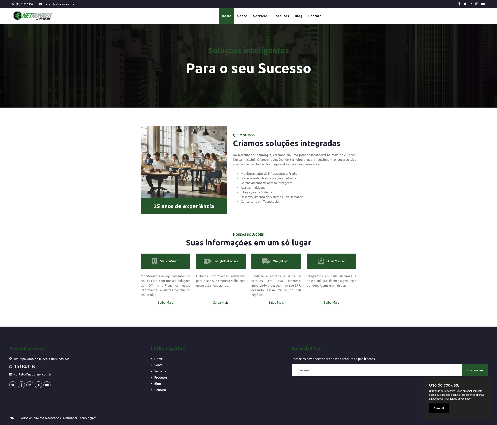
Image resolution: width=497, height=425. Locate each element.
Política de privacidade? (458, 398)
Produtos (281, 16)
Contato (315, 16)
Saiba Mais (165, 302)
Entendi (439, 408)
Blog (298, 16)
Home (226, 16)
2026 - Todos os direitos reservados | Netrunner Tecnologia (52, 418)
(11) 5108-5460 (24, 4)
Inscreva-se (475, 370)
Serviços (260, 16)
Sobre (242, 16)
